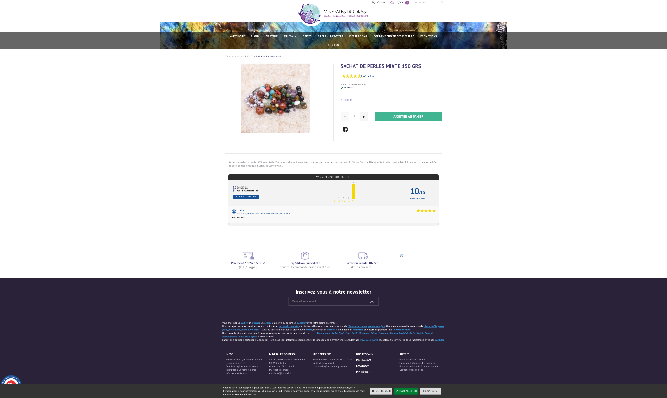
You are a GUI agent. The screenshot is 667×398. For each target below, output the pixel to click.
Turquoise (332, 329)
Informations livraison (237, 373)
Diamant (393, 333)
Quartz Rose (244, 336)
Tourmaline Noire (401, 329)
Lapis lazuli (351, 333)
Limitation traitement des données (417, 362)
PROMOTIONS (428, 36)
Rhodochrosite (229, 336)
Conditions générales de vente (242, 366)
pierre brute (234, 329)
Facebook (362, 365)
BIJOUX (255, 36)
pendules (439, 339)
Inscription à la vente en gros (241, 369)
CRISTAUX (272, 36)
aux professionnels (289, 326)
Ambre (309, 329)
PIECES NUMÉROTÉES (330, 36)
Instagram (363, 360)
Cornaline (383, 333)
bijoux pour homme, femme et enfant (366, 326)
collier (244, 322)
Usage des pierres (235, 362)
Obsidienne (364, 333)
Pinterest (363, 371)
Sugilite (420, 333)
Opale (342, 333)
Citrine (374, 333)
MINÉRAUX (290, 36)
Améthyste (358, 329)
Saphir (334, 333)
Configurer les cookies (411, 369)
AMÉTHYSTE (237, 36)
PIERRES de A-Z (358, 36)
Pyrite (254, 336)
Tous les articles (233, 56)
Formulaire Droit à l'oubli (412, 359)
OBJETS (307, 36)
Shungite (429, 333)
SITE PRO (333, 45)
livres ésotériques (369, 339)
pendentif (302, 322)
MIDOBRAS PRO (322, 354)
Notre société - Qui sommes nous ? (244, 359)
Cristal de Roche (407, 333)
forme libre (247, 329)
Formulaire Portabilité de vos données (420, 366)
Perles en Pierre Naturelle (269, 56)
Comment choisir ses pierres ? (394, 36)
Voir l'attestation (246, 196)
